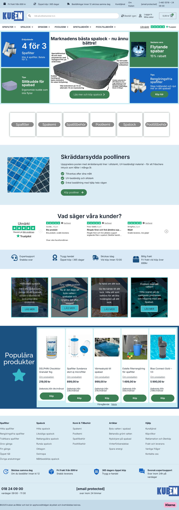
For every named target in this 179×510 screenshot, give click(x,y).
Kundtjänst (120, 4)
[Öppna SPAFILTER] (15, 27)
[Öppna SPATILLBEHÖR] (90, 27)
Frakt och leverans (154, 443)
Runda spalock (44, 443)
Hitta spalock (43, 428)
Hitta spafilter (7, 428)
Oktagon (40, 448)
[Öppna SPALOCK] (32, 27)
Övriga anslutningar (10, 458)
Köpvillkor (150, 433)
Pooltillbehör (79, 443)
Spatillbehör (79, 438)
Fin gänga (5, 448)
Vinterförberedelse (119, 443)
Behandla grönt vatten (120, 433)
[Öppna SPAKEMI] (49, 27)
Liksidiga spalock (45, 433)
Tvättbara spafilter (9, 438)
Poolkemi (77, 433)
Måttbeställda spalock (47, 458)
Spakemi (77, 428)
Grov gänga (6, 443)
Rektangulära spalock (47, 438)
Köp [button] (51, 396)
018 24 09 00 (12, 489)
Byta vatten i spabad (120, 428)
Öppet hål (5, 453)
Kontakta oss (151, 453)
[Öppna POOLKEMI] (68, 27)
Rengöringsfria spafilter (12, 433)
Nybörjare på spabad (120, 438)
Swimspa (41, 453)
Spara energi (116, 448)
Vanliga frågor (152, 448)
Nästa (114, 404)
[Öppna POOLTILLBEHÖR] (115, 27)
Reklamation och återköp (158, 438)
